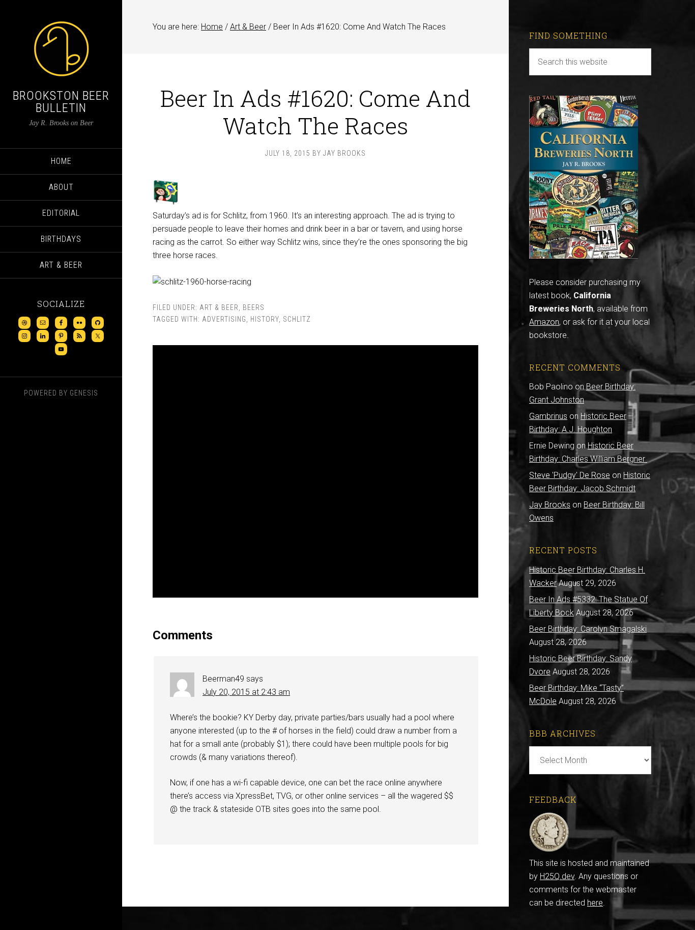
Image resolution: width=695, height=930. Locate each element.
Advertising (224, 319)
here (595, 903)
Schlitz (297, 319)
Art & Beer (219, 307)
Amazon (544, 322)
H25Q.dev (557, 876)
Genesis (84, 393)
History (264, 319)
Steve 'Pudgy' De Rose (569, 475)
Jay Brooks (549, 505)
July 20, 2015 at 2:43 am (246, 692)
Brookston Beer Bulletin (61, 102)
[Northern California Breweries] (583, 256)
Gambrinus (548, 416)
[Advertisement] (315, 471)
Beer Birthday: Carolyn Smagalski (588, 629)
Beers (254, 307)
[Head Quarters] (549, 850)
